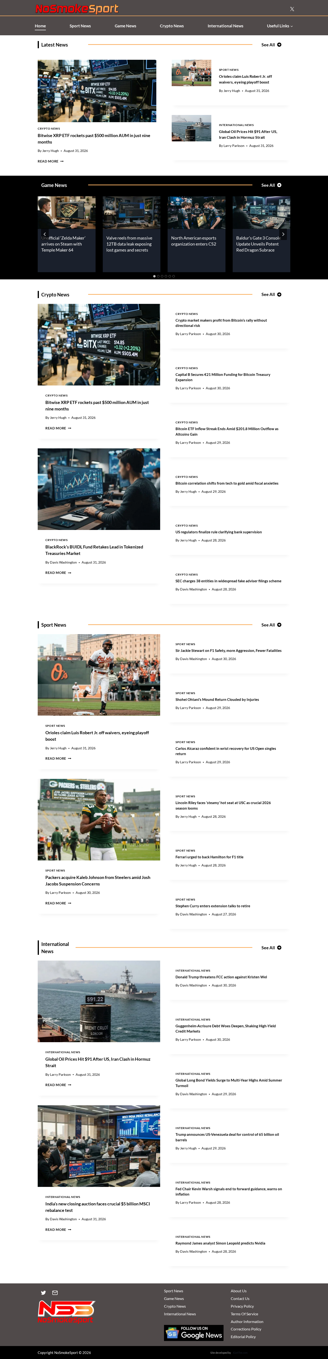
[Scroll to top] (316, 1333)
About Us (239, 1290)
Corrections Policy (246, 1329)
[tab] (154, 276)
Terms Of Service (244, 1313)
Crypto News (172, 25)
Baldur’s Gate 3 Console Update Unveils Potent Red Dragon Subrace (258, 244)
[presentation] (97, 91)
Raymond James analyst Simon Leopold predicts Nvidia (220, 1243)
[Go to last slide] (45, 234)
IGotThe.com (240, 1352)
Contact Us (240, 1298)
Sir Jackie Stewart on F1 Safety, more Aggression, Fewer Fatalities (229, 650)
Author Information (247, 1321)
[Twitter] (43, 1293)
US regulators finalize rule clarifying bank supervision (219, 532)
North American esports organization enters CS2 (193, 241)
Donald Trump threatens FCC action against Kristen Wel (221, 977)
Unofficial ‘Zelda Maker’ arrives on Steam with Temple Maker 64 (63, 244)
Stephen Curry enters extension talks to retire (213, 906)
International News (225, 25)
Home (40, 25)
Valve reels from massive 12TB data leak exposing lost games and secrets (129, 244)
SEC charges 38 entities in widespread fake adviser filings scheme (228, 581)
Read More (51, 161)
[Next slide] (283, 234)
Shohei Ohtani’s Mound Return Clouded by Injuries (217, 699)
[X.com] (292, 9)
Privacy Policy (242, 1306)
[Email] (55, 1293)
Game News (125, 25)
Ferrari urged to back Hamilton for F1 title (209, 857)
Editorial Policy (243, 1336)
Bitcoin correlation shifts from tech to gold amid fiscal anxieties (227, 483)
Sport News (80, 25)
